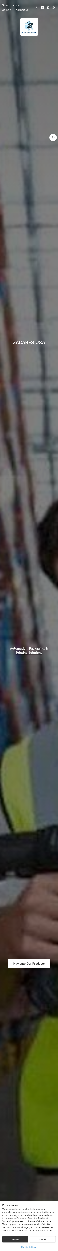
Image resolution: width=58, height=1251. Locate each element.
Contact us (22, 9)
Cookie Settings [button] (29, 1247)
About (16, 5)
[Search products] (53, 137)
